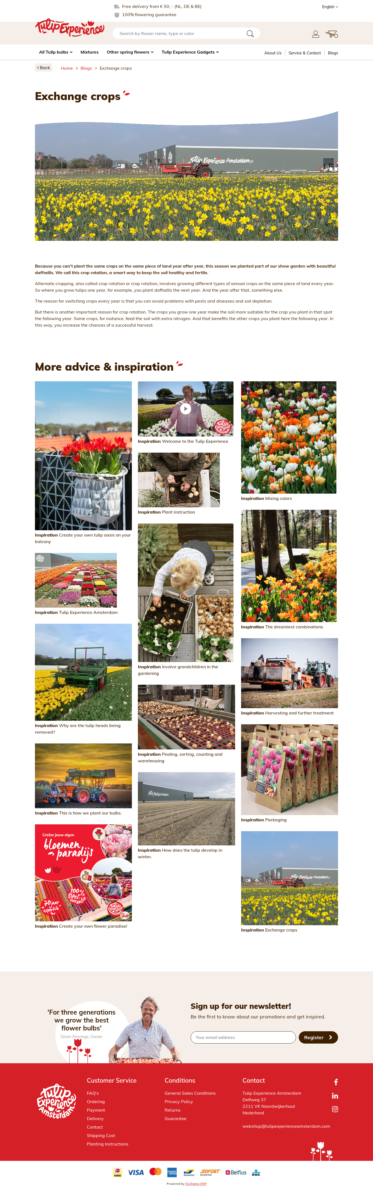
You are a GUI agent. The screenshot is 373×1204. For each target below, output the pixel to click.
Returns (172, 1110)
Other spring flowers (128, 52)
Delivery (95, 1118)
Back (44, 67)
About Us (273, 53)
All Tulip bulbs (53, 52)
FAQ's (93, 1093)
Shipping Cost (101, 1135)
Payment (96, 1110)
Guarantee (176, 1118)
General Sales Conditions (190, 1093)
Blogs (333, 53)
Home (67, 68)
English (329, 6)
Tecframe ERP (196, 1184)
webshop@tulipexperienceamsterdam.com (286, 1126)
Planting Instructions (107, 1144)
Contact (95, 1127)
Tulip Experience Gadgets (188, 52)
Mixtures (90, 52)
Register (314, 1037)
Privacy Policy (179, 1101)
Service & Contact (305, 53)
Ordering (96, 1101)
